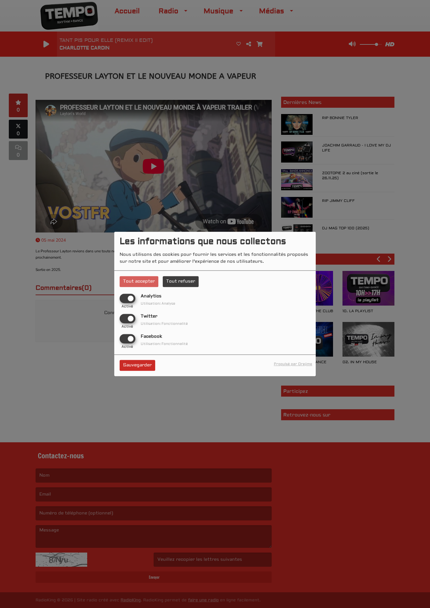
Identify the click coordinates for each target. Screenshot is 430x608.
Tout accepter (139, 281)
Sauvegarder (137, 365)
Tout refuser (180, 281)
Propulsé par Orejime (293, 364)
